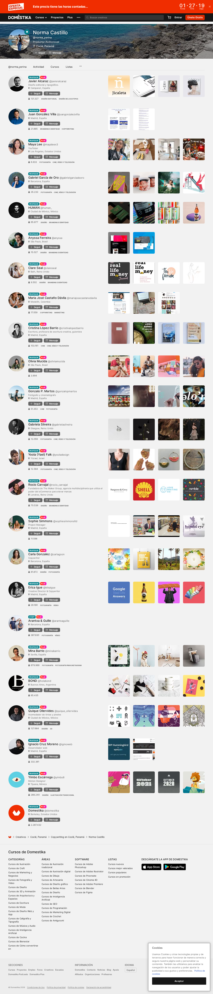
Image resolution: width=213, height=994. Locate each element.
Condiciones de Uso (36, 987)
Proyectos (57, 17)
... (80, 65)
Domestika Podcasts (18, 974)
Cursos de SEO (49, 904)
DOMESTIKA (19, 17)
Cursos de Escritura (18, 903)
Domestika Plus (37, 974)
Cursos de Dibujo (50, 875)
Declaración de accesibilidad (98, 987)
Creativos (21, 836)
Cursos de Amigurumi (53, 920)
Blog (109, 970)
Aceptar (179, 981)
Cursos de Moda (16, 907)
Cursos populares (117, 872)
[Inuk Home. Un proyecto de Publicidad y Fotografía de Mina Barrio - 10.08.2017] (169, 656)
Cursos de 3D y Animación (22, 891)
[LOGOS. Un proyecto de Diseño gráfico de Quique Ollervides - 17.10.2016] (119, 716)
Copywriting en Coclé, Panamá (67, 836)
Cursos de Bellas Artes (53, 888)
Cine (43, 346)
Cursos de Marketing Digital (56, 912)
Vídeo (56, 605)
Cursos (55, 66)
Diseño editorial (49, 99)
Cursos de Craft (16, 868)
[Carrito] (169, 17)
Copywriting (68, 129)
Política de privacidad (56, 987)
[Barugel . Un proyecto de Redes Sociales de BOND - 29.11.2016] (169, 686)
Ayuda (116, 970)
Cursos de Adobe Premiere (89, 884)
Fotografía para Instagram (68, 665)
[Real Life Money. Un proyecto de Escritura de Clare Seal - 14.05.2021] (144, 273)
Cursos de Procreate (85, 875)
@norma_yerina (17, 66)
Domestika (80, 970)
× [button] (210, 6)
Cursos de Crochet (51, 916)
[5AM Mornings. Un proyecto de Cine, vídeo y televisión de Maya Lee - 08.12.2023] (169, 149)
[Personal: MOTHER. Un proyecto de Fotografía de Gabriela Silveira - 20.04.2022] (169, 429)
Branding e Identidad (50, 129)
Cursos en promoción (119, 876)
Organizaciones (92, 974)
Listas (69, 66)
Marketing (59, 313)
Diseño (44, 222)
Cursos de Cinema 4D (86, 880)
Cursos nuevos (116, 864)
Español (131, 970)
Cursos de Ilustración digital (56, 871)
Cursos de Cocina (17, 937)
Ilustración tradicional (62, 795)
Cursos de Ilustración (19, 864)
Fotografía (45, 162)
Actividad (38, 66)
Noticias (101, 970)
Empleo (31, 970)
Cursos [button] (40, 17)
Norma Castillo (50, 32)
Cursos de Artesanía (52, 880)
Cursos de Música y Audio (21, 925)
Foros (39, 970)
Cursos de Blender (84, 888)
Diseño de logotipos (68, 99)
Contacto (91, 970)
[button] (79, 17)
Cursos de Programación (54, 908)
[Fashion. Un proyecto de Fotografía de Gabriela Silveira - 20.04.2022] (194, 429)
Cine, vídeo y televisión (63, 162)
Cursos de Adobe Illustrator (89, 871)
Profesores (107, 974)
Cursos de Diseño (17, 887)
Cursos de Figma (83, 892)
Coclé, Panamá (45, 46)
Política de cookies (76, 987)
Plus (70, 17)
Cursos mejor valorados (120, 868)
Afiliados (79, 974)
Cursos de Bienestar (18, 941)
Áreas (46, 859)
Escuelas (59, 970)
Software (82, 859)
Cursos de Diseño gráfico (55, 884)
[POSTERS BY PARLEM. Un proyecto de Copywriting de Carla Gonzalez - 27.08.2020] (144, 559)
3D (51, 729)
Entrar (178, 17)
